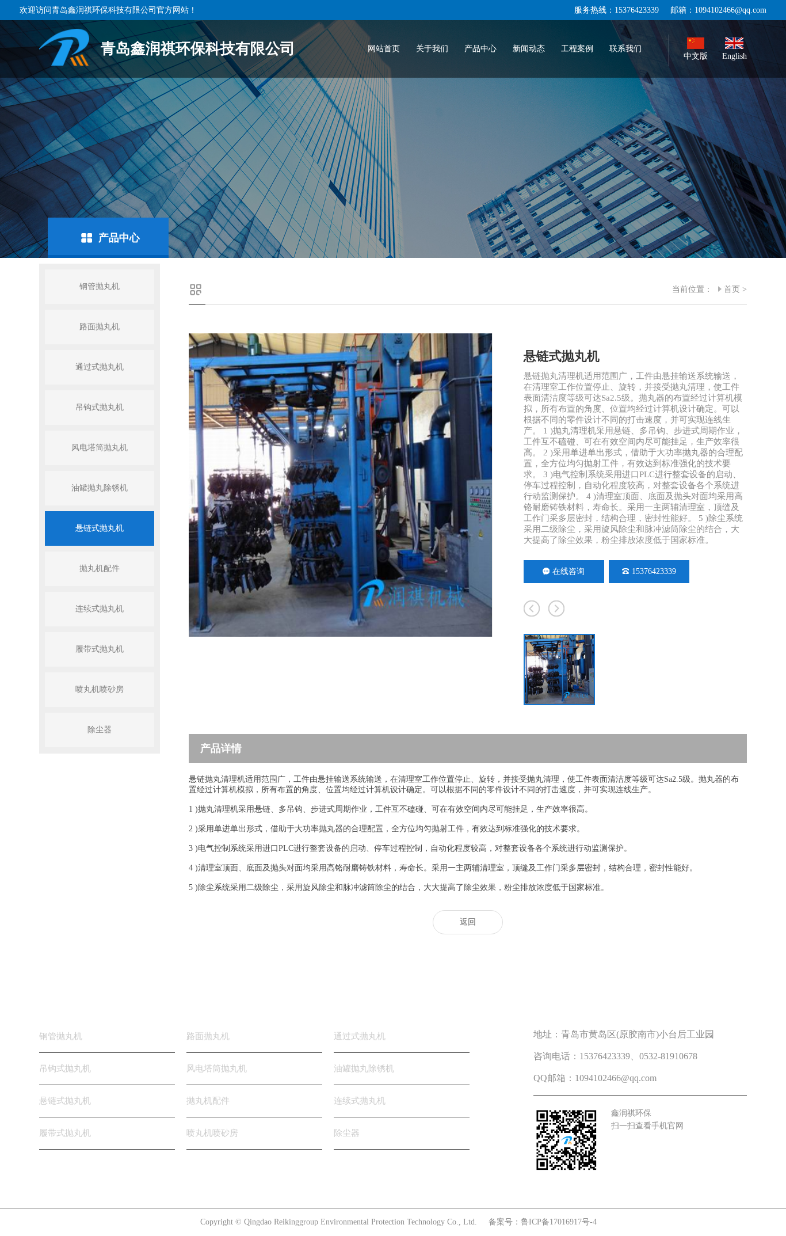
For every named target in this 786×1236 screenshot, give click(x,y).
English (734, 56)
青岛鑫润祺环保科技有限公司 (198, 48)
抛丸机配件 (99, 568)
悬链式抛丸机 (99, 528)
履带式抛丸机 (99, 649)
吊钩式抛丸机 (99, 407)
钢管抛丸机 (99, 286)
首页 (732, 289)
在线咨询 (568, 571)
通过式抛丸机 (99, 367)
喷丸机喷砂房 (99, 689)
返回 (468, 922)
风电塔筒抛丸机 (99, 447)
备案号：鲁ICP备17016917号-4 (543, 1222)
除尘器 (99, 729)
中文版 (696, 56)
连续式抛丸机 (99, 608)
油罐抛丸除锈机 (99, 488)
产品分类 (62, 998)
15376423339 (654, 571)
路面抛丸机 (99, 326)
